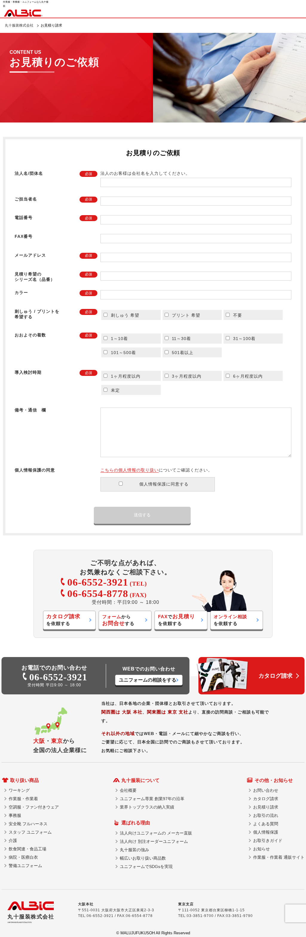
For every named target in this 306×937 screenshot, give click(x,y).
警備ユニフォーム (25, 865)
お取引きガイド (267, 840)
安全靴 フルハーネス (28, 823)
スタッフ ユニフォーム (30, 832)
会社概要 (128, 790)
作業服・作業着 (23, 798)
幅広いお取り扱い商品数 (143, 858)
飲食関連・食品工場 (27, 848)
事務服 (15, 815)
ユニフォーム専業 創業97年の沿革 (152, 798)
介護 (13, 840)
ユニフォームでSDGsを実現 (146, 866)
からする (118, 620)
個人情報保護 (265, 832)
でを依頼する (176, 619)
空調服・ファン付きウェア (34, 807)
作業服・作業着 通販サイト (279, 857)
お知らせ (261, 848)
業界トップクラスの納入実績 (147, 807)
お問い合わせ (265, 790)
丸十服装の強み (134, 849)
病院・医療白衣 (23, 857)
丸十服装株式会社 (19, 25)
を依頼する (63, 619)
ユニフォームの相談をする (147, 679)
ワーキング (19, 790)
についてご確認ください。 (156, 470)
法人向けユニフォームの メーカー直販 (156, 833)
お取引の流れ (265, 815)
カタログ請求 (265, 798)
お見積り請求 (265, 807)
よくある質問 (265, 823)
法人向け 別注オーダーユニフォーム (154, 841)
